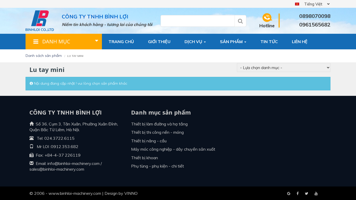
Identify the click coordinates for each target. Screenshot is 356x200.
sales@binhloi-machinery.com (56, 169)
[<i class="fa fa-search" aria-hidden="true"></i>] (240, 21)
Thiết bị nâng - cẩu (149, 140)
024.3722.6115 (59, 138)
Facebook (289, 193)
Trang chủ (121, 41)
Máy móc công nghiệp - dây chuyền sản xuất (173, 149)
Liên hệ (300, 41)
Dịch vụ (194, 41)
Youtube (306, 193)
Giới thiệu (159, 41)
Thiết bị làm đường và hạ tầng (159, 123)
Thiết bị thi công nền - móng (157, 132)
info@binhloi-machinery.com (73, 163)
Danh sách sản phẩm (44, 55)
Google (297, 193)
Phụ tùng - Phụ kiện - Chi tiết (157, 166)
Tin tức (269, 41)
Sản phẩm (232, 41)
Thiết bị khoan (144, 157)
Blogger (316, 193)
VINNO (131, 193)
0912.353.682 (64, 146)
